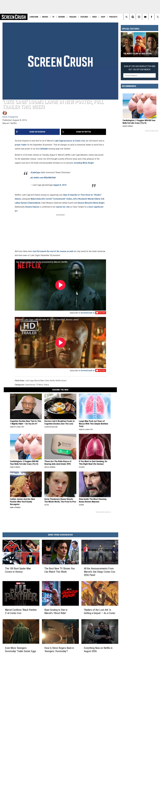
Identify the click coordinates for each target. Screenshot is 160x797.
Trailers (72, 17)
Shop (103, 17)
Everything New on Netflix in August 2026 (98, 649)
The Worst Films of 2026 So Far (137, 53)
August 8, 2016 (59, 185)
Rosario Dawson (32, 207)
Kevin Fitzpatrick (10, 117)
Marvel (37, 381)
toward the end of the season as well (56, 251)
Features (84, 17)
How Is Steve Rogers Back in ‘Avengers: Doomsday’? (59, 649)
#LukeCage (35, 172)
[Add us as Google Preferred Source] (133, 17)
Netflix (52, 381)
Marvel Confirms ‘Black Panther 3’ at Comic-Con (21, 611)
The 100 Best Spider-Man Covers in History (18, 570)
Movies (45, 17)
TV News (39, 385)
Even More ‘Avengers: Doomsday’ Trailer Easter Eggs (20, 649)
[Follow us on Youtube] (145, 17)
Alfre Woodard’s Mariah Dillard (86, 199)
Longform (34, 17)
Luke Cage (29, 381)
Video (94, 17)
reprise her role (63, 207)
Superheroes (30, 385)
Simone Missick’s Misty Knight (91, 203)
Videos (46, 385)
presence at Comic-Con (74, 140)
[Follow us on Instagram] (139, 17)
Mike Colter (44, 381)
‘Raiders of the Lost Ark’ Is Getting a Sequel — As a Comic (99, 611)
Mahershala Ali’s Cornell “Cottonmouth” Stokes (51, 199)
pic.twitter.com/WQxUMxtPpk (43, 177)
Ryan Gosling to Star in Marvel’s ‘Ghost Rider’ (55, 611)
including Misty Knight (84, 163)
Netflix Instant (61, 381)
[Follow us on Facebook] (151, 17)
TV (53, 17)
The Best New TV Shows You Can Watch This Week (59, 570)
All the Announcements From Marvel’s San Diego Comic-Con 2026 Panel (99, 571)
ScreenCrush (86, 312)
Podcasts (113, 17)
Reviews (61, 17)
